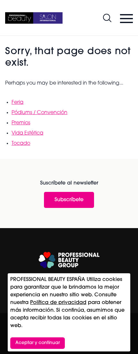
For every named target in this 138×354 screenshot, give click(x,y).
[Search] (107, 18)
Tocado (21, 143)
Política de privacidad (58, 302)
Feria (17, 102)
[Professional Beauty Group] (69, 260)
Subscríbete (69, 199)
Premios (21, 123)
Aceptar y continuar (37, 343)
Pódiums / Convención (39, 112)
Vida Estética (27, 133)
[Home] (34, 18)
